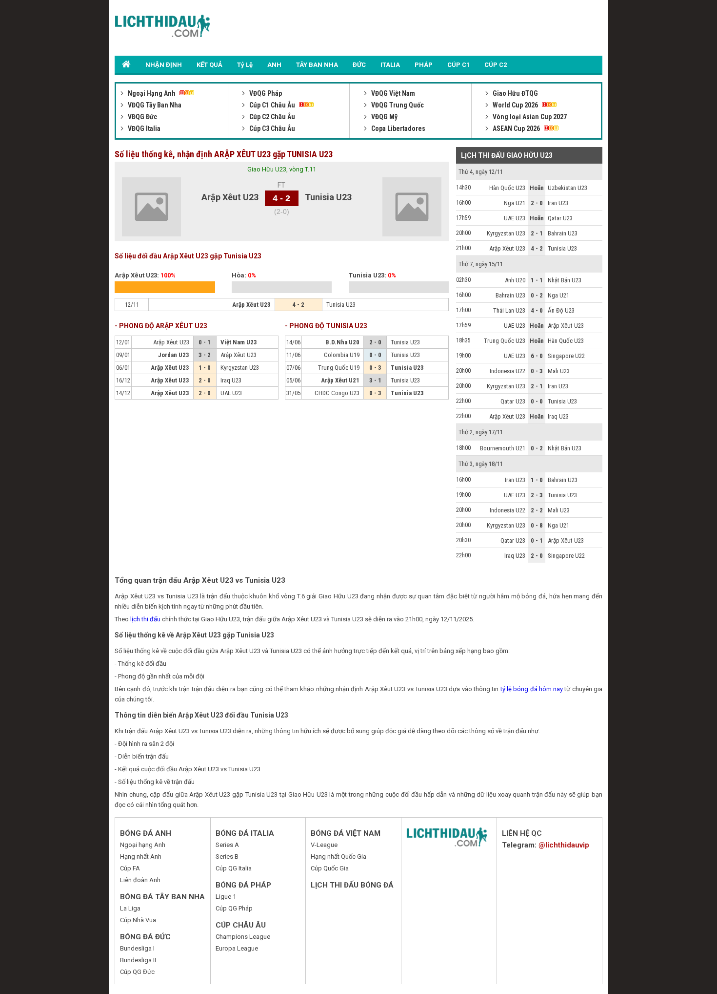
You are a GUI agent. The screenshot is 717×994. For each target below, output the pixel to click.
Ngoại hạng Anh (142, 844)
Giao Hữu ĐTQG (514, 93)
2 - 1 (537, 233)
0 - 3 (537, 371)
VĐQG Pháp (265, 93)
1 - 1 (537, 280)
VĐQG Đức (141, 117)
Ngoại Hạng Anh (151, 93)
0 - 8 (537, 525)
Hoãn (537, 187)
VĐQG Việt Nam (392, 93)
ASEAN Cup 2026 (516, 128)
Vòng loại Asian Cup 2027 (529, 117)
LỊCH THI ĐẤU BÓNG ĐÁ (352, 885)
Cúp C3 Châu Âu (271, 128)
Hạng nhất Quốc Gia (338, 856)
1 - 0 (537, 480)
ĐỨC (359, 64)
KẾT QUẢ (209, 64)
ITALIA (390, 64)
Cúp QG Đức (137, 971)
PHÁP (424, 64)
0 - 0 (537, 401)
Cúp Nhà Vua (138, 920)
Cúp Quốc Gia (330, 868)
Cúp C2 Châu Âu (271, 117)
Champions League (243, 936)
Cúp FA (130, 868)
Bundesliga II (138, 960)
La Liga (130, 908)
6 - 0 (537, 356)
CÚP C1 (458, 64)
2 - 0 (537, 203)
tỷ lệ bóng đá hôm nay (531, 689)
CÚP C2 (495, 64)
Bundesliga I (137, 948)
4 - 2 (537, 248)
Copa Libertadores (397, 128)
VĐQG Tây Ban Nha (153, 105)
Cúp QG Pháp (234, 908)
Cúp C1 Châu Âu (272, 105)
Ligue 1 (226, 896)
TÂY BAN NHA (317, 64)
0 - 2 (537, 295)
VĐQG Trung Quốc (397, 105)
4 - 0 (537, 310)
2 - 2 (537, 510)
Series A (227, 844)
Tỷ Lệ (245, 64)
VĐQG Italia (143, 128)
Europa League (237, 948)
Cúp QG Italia (234, 868)
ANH (274, 64)
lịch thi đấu (145, 619)
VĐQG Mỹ (384, 117)
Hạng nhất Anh (140, 856)
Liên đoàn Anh (140, 880)
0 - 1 (537, 540)
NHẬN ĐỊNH (163, 64)
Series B (227, 856)
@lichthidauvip (563, 845)
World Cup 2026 (515, 105)
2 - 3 (537, 495)
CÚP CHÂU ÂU (241, 925)
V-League (324, 844)
